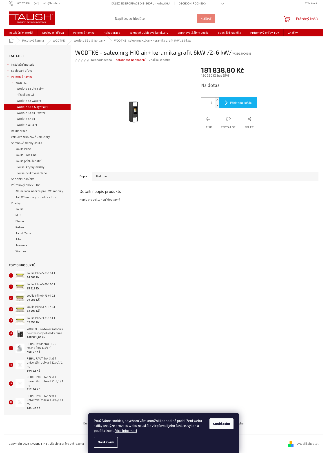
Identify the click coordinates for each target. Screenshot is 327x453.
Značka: (160, 60)
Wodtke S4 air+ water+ (32, 113)
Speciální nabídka (22, 179)
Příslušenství (25, 95)
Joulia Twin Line (26, 155)
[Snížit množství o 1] (217, 105)
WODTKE (21, 83)
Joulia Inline (23, 149)
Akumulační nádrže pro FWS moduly (39, 191)
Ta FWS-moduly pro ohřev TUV (36, 197)
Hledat (205, 18)
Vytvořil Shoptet (307, 444)
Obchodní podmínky (192, 4)
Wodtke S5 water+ (29, 101)
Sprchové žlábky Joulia (26, 143)
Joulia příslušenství (28, 161)
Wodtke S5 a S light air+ (32, 107)
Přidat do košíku (241, 102)
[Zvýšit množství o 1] (217, 100)
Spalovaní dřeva (22, 71)
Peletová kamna (22, 77)
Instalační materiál (23, 64)
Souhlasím (221, 423)
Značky (16, 203)
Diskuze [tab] (101, 176)
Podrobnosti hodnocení (129, 60)
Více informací (126, 430)
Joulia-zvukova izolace (32, 173)
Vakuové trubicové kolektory (30, 137)
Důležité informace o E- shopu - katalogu (140, 4)
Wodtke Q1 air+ (27, 125)
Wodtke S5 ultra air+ (30, 89)
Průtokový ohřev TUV (25, 185)
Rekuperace (19, 131)
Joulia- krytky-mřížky (30, 167)
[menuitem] (21, 32)
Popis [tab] (83, 176)
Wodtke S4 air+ (27, 119)
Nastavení (106, 442)
